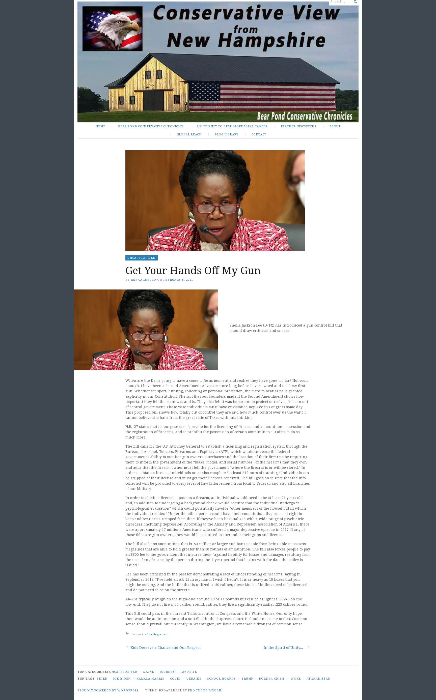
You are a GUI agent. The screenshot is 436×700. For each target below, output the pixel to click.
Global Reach (189, 134)
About (335, 126)
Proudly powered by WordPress (108, 690)
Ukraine (194, 678)
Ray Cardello (143, 279)
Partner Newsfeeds (298, 126)
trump (247, 678)
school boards (221, 678)
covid (175, 678)
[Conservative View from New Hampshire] (218, 62)
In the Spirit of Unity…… (285, 647)
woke (296, 678)
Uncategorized (141, 257)
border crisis (272, 678)
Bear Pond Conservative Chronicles (151, 126)
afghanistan (319, 678)
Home (100, 126)
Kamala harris (151, 678)
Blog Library (226, 134)
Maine (148, 672)
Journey (167, 672)
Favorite (188, 672)
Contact (259, 134)
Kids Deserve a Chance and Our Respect (165, 647)
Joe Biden (122, 678)
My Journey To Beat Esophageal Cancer (232, 126)
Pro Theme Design (204, 690)
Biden (102, 678)
